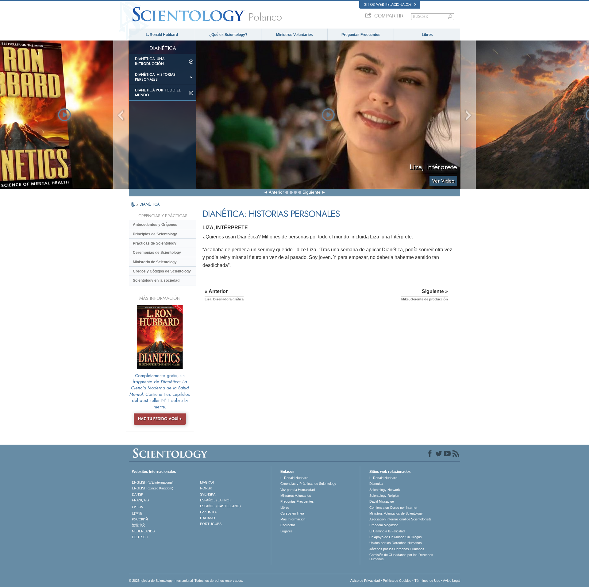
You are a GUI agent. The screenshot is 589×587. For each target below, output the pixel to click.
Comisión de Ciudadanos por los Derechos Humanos (401, 557)
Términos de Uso (427, 580)
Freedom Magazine (383, 525)
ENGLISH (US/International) (153, 482)
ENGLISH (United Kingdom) (152, 488)
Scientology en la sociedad (156, 280)
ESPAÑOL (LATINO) (215, 500)
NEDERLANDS (143, 531)
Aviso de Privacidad (365, 580)
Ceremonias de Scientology (157, 252)
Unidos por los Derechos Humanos (395, 543)
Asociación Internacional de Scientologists (400, 519)
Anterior (276, 192)
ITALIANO (207, 518)
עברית (137, 506)
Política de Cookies (397, 580)
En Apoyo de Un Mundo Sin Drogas (395, 537)
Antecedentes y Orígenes (155, 224)
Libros (427, 35)
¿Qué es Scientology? (228, 35)
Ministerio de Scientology (155, 262)
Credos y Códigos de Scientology (162, 271)
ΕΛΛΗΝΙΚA (208, 512)
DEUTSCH (140, 537)
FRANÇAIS (140, 500)
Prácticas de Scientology (154, 243)
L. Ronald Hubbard (162, 35)
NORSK (206, 488)
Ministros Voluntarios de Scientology (396, 513)
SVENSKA (207, 494)
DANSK (137, 494)
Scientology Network (384, 490)
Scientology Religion (384, 495)
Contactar (287, 525)
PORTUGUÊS (210, 524)
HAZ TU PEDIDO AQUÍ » (160, 419)
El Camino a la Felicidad (387, 531)
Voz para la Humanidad (297, 490)
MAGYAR (207, 482)
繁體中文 (138, 525)
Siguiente (311, 192)
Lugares (286, 531)
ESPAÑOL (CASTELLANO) (220, 506)
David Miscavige (381, 501)
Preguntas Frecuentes (360, 35)
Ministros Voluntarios (294, 35)
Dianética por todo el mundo (157, 92)
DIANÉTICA (150, 204)
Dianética (376, 483)
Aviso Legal (451, 580)
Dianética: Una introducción (149, 61)
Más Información (292, 519)
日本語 (137, 513)
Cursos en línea (292, 513)
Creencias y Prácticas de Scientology (308, 483)
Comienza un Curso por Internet (393, 507)
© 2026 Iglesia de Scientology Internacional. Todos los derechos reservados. (186, 580)
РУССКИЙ (140, 519)
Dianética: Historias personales (155, 77)
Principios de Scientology (155, 234)
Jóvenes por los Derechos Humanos (396, 549)
